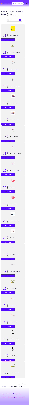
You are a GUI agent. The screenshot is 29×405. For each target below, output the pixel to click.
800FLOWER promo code (14, 254)
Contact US (22, 397)
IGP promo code (13, 187)
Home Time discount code (14, 355)
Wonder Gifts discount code (15, 237)
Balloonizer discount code (14, 119)
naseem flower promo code (14, 69)
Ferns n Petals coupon (14, 288)
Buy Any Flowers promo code (15, 153)
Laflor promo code (13, 305)
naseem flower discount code (15, 85)
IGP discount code (13, 203)
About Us (8, 393)
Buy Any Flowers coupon (14, 136)
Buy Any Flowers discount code (15, 170)
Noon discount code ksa (14, 35)
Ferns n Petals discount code (15, 52)
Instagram (14, 397)
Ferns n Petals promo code (14, 372)
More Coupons (23, 384)
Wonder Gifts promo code (14, 220)
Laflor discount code (13, 322)
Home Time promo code (14, 338)
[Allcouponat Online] (5, 3)
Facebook (3, 397)
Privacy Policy (17, 393)
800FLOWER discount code (15, 271)
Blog (2, 393)
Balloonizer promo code (14, 102)
